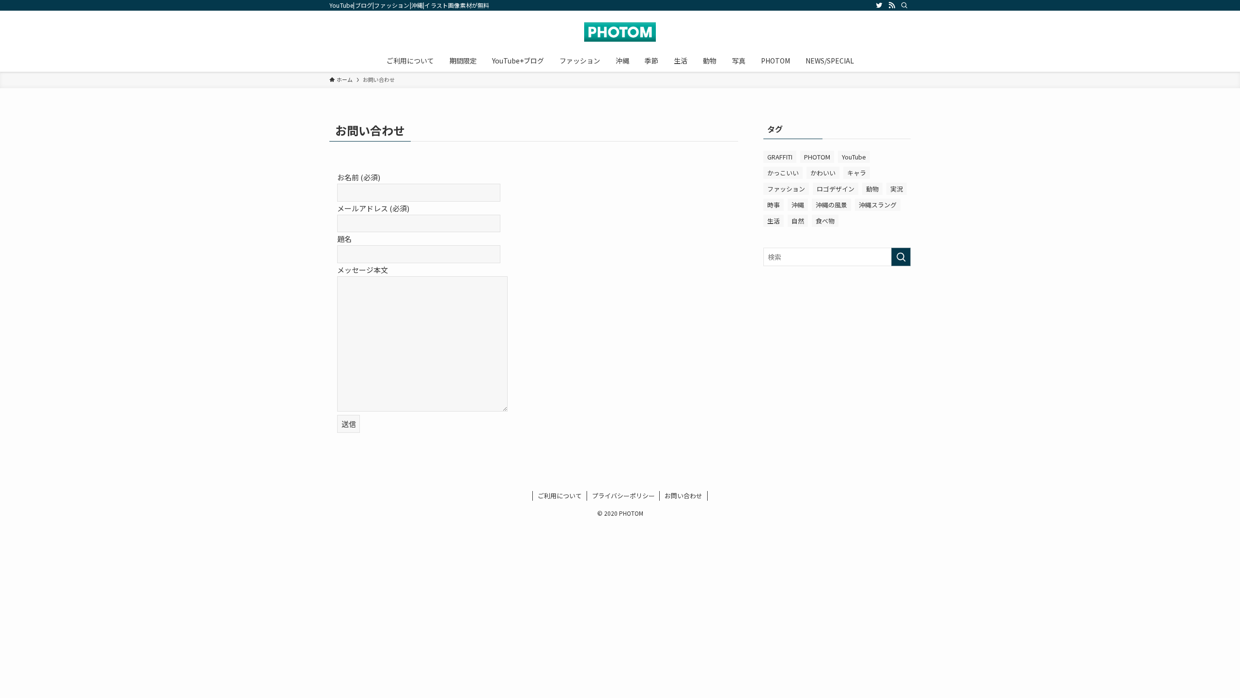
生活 (773, 220)
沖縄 (797, 204)
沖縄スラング (878, 204)
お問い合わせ (683, 495)
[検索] (904, 5)
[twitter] (879, 5)
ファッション (786, 188)
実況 (896, 188)
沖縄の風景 (831, 204)
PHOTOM (817, 156)
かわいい (823, 172)
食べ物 (825, 220)
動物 (872, 188)
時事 (773, 204)
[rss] (891, 5)
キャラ (856, 172)
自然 (797, 220)
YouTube (854, 156)
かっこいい (783, 172)
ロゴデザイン (835, 188)
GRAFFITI (779, 156)
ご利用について (560, 495)
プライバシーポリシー (623, 495)
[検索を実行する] (901, 257)
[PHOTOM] (620, 32)
